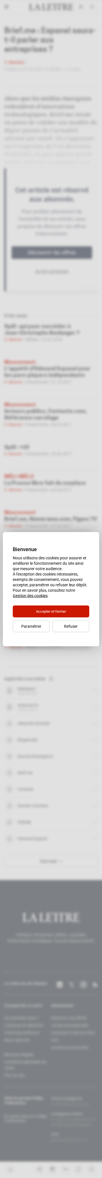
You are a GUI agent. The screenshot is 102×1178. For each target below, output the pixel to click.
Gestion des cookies (30, 595)
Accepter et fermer (51, 611)
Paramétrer (31, 626)
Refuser (71, 626)
